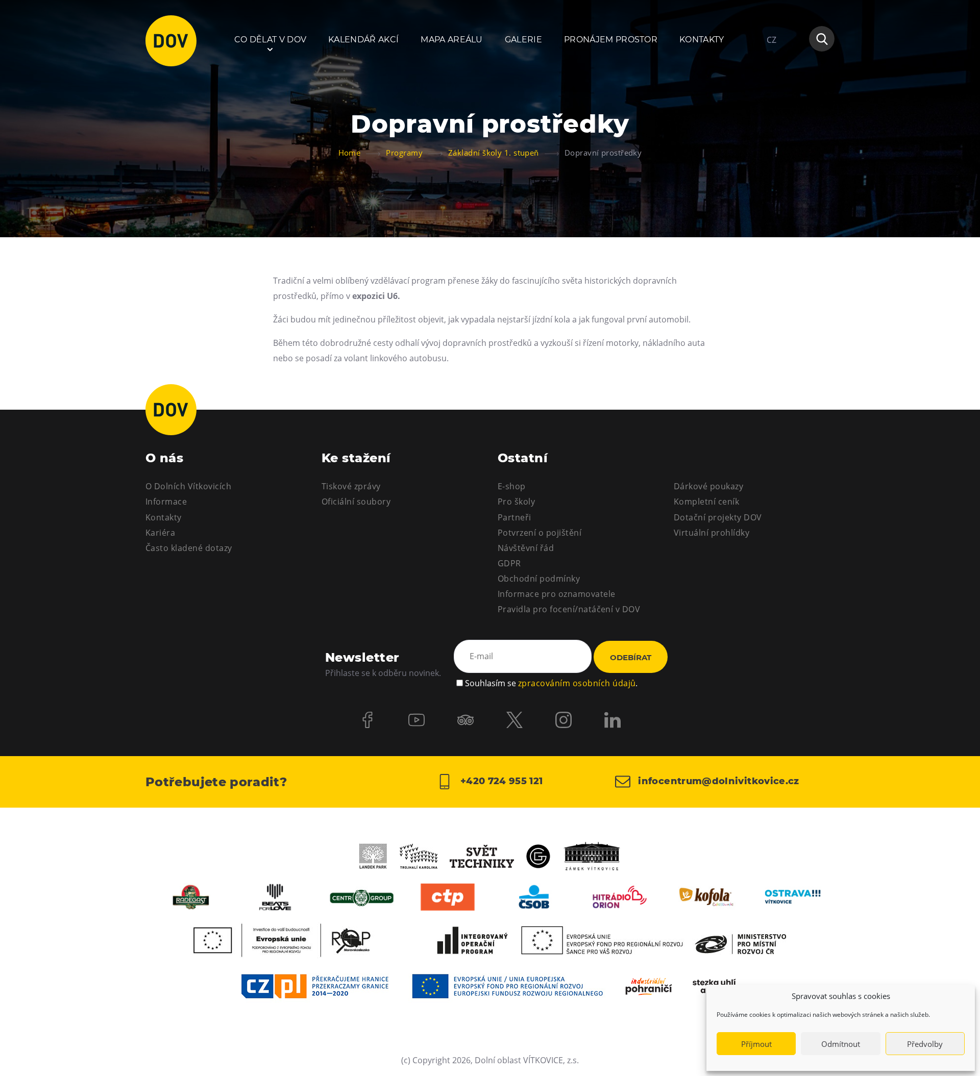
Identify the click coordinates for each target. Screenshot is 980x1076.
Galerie (523, 39)
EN (772, 88)
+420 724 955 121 (500, 781)
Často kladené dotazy (188, 548)
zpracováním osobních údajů (576, 683)
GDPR (509, 563)
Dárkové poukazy (708, 486)
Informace (166, 501)
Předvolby (925, 1044)
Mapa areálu (452, 39)
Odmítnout (840, 1044)
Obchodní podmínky (539, 578)
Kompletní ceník (706, 501)
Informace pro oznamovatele (556, 593)
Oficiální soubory (356, 501)
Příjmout (756, 1044)
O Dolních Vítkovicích (188, 486)
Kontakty (701, 39)
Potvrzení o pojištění (539, 532)
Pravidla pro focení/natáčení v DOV (569, 609)
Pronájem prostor (610, 39)
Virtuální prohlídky (711, 532)
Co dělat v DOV (270, 39)
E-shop (512, 486)
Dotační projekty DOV (718, 517)
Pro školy (516, 501)
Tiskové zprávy (351, 486)
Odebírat (630, 657)
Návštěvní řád (526, 548)
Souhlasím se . (551, 683)
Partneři (514, 517)
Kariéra (160, 532)
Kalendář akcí (363, 39)
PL (771, 70)
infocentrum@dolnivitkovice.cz (717, 781)
